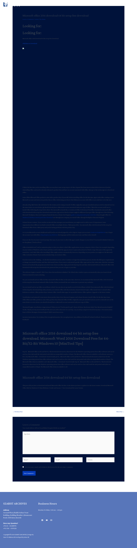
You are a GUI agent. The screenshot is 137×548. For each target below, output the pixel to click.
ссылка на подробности (97, 232)
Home (46, 4)
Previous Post (18, 411)
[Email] (124, 4)
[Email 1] (51, 520)
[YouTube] (118, 4)
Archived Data (59, 4)
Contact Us (89, 4)
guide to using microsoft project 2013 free (83, 215)
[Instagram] (121, 4)
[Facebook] (115, 4)
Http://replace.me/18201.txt (49, 235)
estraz (37, 19)
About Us (75, 4)
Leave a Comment (28, 19)
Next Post (120, 411)
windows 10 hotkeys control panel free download (38, 217)
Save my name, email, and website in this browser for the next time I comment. (49, 467)
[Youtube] (47, 520)
